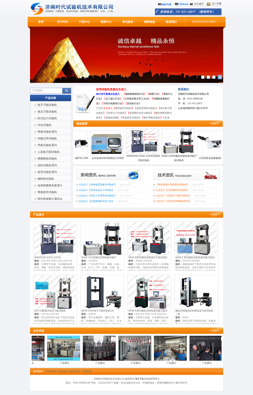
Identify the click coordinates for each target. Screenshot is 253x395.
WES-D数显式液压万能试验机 (50, 310)
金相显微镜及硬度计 (50, 185)
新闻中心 (106, 21)
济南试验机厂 (75, 371)
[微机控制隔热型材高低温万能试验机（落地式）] (196, 308)
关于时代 (62, 21)
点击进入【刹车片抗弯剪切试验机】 (98, 195)
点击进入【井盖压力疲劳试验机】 (173, 195)
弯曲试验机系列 (47, 145)
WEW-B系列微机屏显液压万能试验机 (147, 257)
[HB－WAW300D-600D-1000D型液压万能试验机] (134, 153)
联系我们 (171, 21)
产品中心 (84, 21)
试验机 (191, 94)
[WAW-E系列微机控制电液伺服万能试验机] (149, 308)
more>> (215, 123)
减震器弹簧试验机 (145, 108)
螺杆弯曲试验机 (152, 117)
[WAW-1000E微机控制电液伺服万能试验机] (102, 255)
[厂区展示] (55, 360)
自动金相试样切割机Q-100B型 (99, 158)
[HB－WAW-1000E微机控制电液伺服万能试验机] (170, 153)
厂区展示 (55, 363)
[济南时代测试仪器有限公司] (74, 14)
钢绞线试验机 (46, 178)
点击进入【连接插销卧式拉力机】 (96, 201)
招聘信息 (149, 21)
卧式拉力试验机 (47, 118)
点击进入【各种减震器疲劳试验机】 (98, 184)
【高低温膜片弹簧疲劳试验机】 (172, 184)
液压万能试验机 (47, 111)
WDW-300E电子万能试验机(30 (97, 310)
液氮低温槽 (111, 117)
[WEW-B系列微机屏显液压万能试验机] (149, 255)
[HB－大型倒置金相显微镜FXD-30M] (205, 155)
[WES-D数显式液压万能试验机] (55, 308)
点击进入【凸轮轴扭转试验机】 (172, 190)
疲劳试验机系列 (47, 172)
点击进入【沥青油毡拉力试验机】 (96, 190)
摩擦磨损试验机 (47, 158)
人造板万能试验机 (49, 151)
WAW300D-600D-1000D (47, 257)
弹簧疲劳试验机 (47, 192)
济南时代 (183, 94)
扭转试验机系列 (47, 165)
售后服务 (127, 21)
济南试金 (62, 371)
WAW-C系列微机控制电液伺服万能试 (195, 257)
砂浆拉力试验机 (116, 113)
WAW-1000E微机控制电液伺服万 (98, 257)
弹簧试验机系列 (47, 131)
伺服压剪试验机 (47, 138)
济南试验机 (51, 371)
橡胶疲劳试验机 (123, 108)
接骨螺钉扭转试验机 (140, 113)
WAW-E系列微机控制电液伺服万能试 (147, 310)
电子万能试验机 (47, 104)
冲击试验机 (44, 125)
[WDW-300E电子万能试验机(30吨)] (102, 308)
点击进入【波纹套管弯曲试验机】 (173, 201)
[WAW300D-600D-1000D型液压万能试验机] (55, 255)
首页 (41, 21)
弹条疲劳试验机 (130, 117)
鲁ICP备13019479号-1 (147, 378)
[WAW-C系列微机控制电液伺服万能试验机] (196, 255)
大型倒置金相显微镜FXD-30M (205, 158)
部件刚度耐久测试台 (50, 198)
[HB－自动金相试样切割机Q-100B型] (98, 155)
